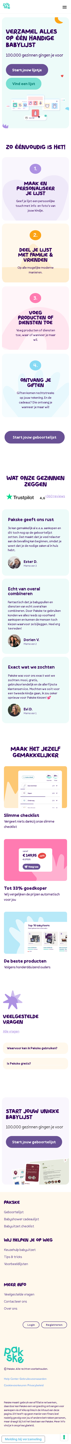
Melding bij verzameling (23, 1439)
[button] (64, 7)
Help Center (11, 1379)
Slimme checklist (21, 815)
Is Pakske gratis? (19, 1063)
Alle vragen (11, 1031)
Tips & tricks (13, 1256)
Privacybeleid (35, 1385)
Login (31, 1325)
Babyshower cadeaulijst (21, 1219)
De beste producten (25, 961)
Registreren (54, 1325)
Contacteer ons (15, 1301)
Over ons (10, 1308)
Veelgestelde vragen (19, 1294)
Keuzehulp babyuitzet (20, 1249)
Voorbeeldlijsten (16, 1264)
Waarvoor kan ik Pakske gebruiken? (32, 1048)
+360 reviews (55, 496)
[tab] (35, 1048)
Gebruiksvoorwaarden (33, 1379)
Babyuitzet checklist (19, 1226)
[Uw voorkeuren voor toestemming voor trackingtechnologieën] (64, 1437)
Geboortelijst (14, 1212)
